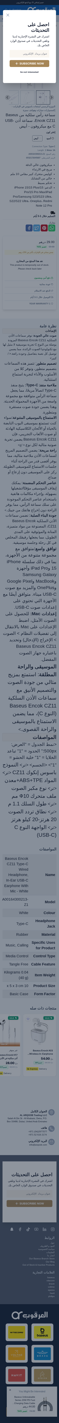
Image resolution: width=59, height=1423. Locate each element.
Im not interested (29, 72)
